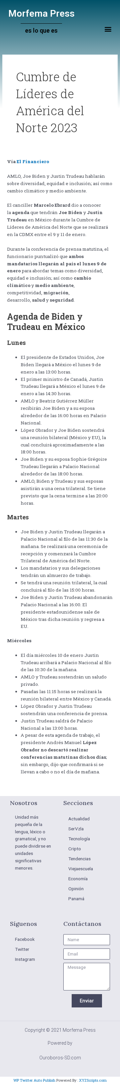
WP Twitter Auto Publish (34, 1080)
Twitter (22, 949)
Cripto (74, 848)
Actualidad (79, 818)
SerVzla (76, 828)
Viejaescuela (80, 868)
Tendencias (79, 858)
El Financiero (33, 161)
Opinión (76, 888)
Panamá (76, 898)
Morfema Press (41, 13)
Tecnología (79, 838)
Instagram (25, 959)
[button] (107, 29)
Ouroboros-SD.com (60, 1057)
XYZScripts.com (93, 1080)
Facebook (25, 939)
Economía (78, 878)
